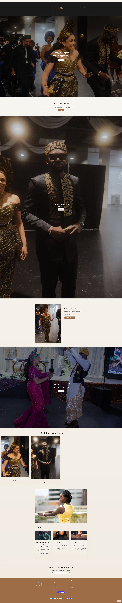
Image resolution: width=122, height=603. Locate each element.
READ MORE (61, 110)
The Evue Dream (61, 542)
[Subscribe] (68, 573)
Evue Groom (46, 480)
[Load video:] (61, 506)
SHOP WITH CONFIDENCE (70, 317)
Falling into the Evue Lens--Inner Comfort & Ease (42, 544)
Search (54, 582)
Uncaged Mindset (79, 542)
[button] (36, 7)
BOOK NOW (61, 59)
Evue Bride (15, 479)
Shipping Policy (55, 587)
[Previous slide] (59, 98)
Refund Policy (55, 585)
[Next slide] (63, 98)
